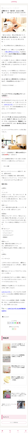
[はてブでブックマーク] (13, 323)
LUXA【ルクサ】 (8, 104)
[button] (20, 323)
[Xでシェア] (8, 323)
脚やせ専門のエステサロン (12, 51)
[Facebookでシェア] (11, 323)
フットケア (6, 316)
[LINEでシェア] (15, 323)
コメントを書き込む (14, 422)
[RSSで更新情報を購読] (15, 329)
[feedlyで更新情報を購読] (13, 329)
